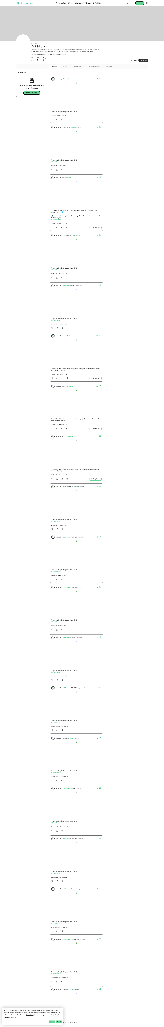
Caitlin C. (73, 638)
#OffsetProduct (56, 162)
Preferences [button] (14, 1017)
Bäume (54, 66)
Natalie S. (66, 738)
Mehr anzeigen (56, 218)
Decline (52, 1022)
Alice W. (66, 989)
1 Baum (69, 79)
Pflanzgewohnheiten (93, 66)
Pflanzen (88, 3)
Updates (109, 66)
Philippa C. (74, 537)
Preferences (43, 1022)
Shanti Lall (67, 127)
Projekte (98, 3)
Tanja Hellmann (68, 487)
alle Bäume (22, 72)
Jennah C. (74, 788)
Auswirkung (77, 66)
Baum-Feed (63, 3)
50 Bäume (70, 336)
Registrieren (129, 3)
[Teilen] (62, 119)
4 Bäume (66, 638)
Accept (59, 1022)
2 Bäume (66, 286)
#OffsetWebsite (56, 220)
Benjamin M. (67, 235)
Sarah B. (73, 286)
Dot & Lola (58, 79)
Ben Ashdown (75, 889)
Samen (65, 66)
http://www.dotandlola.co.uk (58, 55)
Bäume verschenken (31, 93)
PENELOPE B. (75, 688)
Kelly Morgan (75, 939)
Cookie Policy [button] (30, 1015)
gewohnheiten (76, 3)
